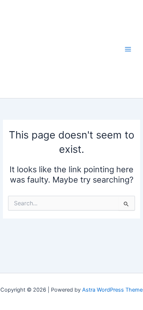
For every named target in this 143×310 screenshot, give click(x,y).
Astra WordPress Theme (112, 289)
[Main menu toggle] (128, 49)
